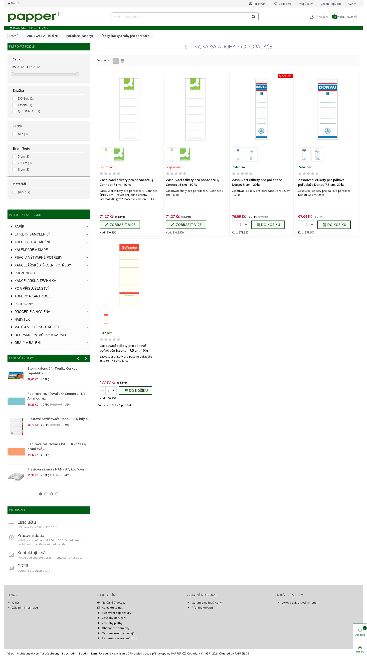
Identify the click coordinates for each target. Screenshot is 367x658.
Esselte (25, 105)
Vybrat (102, 60)
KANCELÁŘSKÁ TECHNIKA (35, 281)
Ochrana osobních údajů (118, 633)
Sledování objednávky (116, 613)
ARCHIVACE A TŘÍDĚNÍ (32, 242)
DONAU (25, 98)
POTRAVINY (23, 304)
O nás (15, 602)
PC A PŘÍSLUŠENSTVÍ (31, 288)
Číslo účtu (26, 522)
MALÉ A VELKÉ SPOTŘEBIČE (37, 327)
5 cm (23, 156)
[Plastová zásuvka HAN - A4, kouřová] (16, 477)
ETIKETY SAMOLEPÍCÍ (32, 234)
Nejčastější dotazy (113, 602)
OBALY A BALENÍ (27, 343)
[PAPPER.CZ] (34, 16)
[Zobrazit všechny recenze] (129, 174)
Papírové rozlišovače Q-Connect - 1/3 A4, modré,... (56, 396)
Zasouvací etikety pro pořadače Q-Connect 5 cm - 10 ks (193, 182)
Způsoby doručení (114, 618)
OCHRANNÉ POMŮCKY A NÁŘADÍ (40, 335)
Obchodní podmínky (115, 628)
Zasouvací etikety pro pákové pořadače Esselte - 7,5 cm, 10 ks (124, 348)
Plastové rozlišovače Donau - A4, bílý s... (58, 419)
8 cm (23, 169)
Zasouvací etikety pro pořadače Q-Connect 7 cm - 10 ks (127, 182)
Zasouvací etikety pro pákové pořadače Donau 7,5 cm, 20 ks (321, 182)
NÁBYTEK (22, 319)
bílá (22, 134)
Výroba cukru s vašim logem (300, 602)
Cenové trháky (21, 358)
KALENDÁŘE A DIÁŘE (31, 250)
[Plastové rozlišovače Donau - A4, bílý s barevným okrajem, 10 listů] (16, 427)
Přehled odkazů (202, 607)
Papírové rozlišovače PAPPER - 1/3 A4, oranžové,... (56, 446)
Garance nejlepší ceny (207, 602)
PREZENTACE (25, 273)
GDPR (22, 565)
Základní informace (25, 607)
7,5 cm (24, 163)
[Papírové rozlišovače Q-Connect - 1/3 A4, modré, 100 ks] (16, 401)
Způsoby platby (112, 623)
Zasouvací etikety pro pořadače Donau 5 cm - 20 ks (257, 182)
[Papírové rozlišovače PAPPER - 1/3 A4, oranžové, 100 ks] (16, 452)
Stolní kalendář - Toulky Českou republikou (52, 371)
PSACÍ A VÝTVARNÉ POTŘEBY (38, 257)
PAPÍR (19, 226)
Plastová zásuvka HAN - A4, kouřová (55, 469)
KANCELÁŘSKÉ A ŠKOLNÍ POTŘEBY (42, 265)
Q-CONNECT (29, 111)
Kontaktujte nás (32, 552)
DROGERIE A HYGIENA (32, 312)
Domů (14, 3)
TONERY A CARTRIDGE (32, 296)
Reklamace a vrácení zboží (119, 638)
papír (24, 192)
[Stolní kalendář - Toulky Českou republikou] (16, 376)
